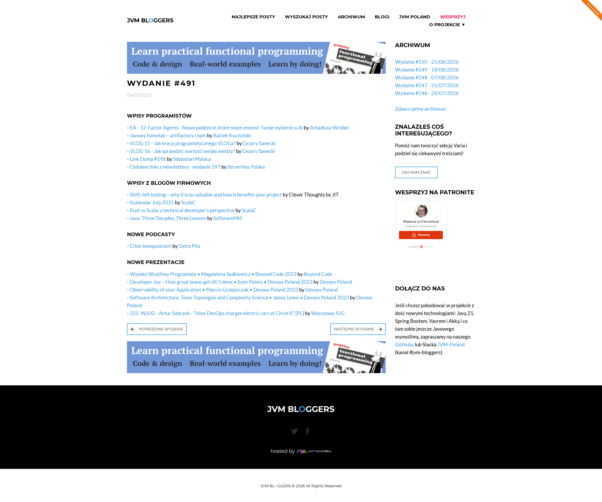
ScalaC (188, 202)
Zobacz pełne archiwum (420, 109)
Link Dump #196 (148, 159)
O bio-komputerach (151, 246)
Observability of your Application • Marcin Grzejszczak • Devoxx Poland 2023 (214, 290)
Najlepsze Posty (253, 16)
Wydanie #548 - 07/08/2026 (427, 77)
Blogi (382, 16)
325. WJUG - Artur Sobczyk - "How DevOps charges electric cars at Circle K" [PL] (217, 313)
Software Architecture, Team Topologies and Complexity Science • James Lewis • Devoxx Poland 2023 (239, 297)
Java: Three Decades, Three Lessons (168, 218)
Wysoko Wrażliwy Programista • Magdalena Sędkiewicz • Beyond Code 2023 (213, 274)
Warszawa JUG (328, 313)
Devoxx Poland (336, 282)
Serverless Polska (246, 167)
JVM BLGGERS (150, 20)
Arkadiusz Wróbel (329, 127)
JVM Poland (414, 16)
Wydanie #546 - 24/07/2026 (427, 93)
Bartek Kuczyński (232, 135)
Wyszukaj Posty (306, 16)
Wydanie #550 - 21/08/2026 (427, 62)
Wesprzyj (453, 16)
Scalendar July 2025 (152, 202)
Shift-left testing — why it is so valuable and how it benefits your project (206, 194)
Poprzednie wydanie (160, 329)
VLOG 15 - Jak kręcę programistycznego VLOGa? (183, 143)
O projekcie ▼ (447, 24)
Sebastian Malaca (192, 159)
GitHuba (404, 344)
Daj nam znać (416, 172)
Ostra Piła (189, 246)
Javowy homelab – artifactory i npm (168, 135)
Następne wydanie (354, 329)
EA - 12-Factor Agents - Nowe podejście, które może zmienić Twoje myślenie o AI (216, 127)
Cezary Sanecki (259, 143)
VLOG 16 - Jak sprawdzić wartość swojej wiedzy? (182, 151)
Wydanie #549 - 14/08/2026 (427, 70)
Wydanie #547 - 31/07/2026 (427, 85)
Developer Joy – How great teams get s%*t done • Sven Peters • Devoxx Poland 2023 (221, 282)
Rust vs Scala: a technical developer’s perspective (182, 210)
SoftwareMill (227, 218)
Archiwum (351, 16)
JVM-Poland (451, 344)
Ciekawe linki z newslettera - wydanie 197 (175, 167)
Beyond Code (318, 274)
